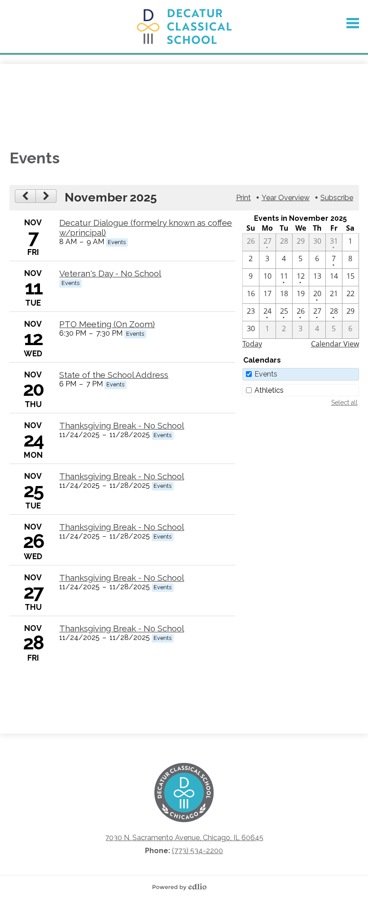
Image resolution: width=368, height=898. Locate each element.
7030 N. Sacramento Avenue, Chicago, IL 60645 (184, 837)
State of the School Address (113, 375)
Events (265, 374)
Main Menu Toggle (352, 23)
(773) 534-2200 (197, 850)
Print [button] (243, 197)
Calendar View (335, 344)
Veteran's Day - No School (110, 273)
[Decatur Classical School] (184, 26)
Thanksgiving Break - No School (121, 425)
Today (252, 344)
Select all (344, 402)
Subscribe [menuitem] (336, 197)
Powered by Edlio (184, 886)
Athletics (269, 390)
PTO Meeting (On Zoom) (107, 324)
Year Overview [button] (286, 197)
